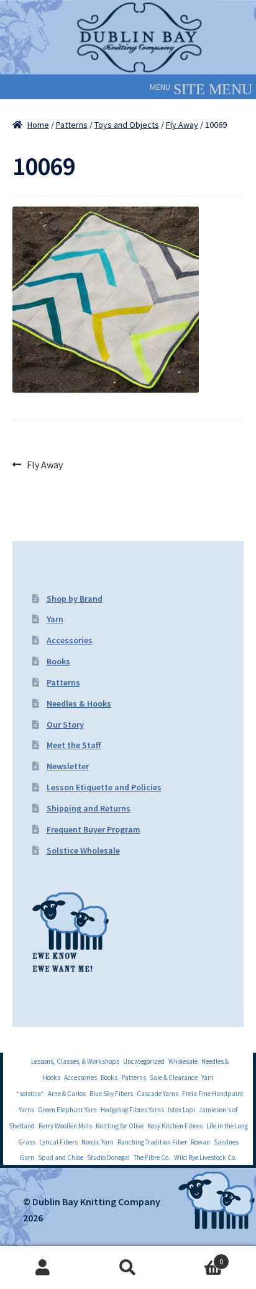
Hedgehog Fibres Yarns (132, 1109)
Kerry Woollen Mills (65, 1126)
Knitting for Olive (120, 1126)
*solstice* (30, 1093)
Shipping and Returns (88, 808)
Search (127, 1268)
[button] (160, 86)
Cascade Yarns (157, 1093)
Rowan (200, 1142)
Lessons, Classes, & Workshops (75, 1061)
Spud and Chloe (60, 1157)
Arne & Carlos (67, 1093)
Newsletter (68, 766)
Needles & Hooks (79, 703)
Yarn (55, 619)
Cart (197, 1257)
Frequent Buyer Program (93, 829)
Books (58, 661)
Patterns (72, 124)
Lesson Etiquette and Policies (104, 787)
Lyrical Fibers (58, 1142)
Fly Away (182, 124)
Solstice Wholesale (83, 850)
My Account (42, 1268)
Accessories (70, 640)
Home (38, 124)
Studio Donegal (108, 1157)
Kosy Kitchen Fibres (175, 1126)
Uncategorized (144, 1061)
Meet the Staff (74, 745)
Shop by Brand (75, 598)
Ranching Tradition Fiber (152, 1142)
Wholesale (183, 1061)
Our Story (65, 724)
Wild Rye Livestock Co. (205, 1157)
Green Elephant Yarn (67, 1109)
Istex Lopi (181, 1109)
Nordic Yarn (97, 1142)
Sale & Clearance (174, 1077)
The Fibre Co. (152, 1157)
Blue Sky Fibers (111, 1093)
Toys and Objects (126, 124)
